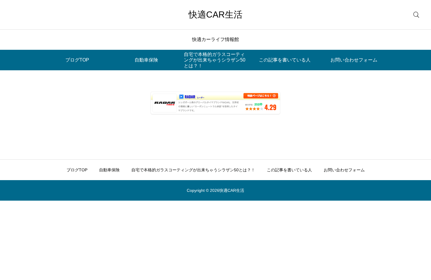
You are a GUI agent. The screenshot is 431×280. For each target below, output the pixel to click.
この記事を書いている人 (284, 59)
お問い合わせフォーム (353, 59)
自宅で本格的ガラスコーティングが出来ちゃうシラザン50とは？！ (214, 60)
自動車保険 (146, 59)
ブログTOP (77, 59)
